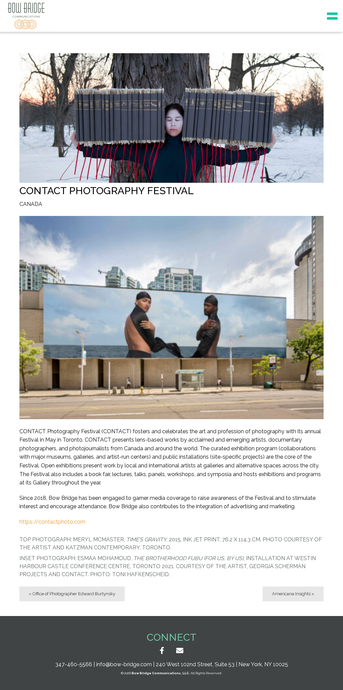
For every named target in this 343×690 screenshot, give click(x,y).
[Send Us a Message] (180, 651)
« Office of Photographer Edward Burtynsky (72, 593)
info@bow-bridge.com (124, 664)
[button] (332, 16)
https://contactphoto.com (52, 522)
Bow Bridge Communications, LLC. (161, 673)
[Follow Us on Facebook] (161, 651)
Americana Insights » (293, 593)
